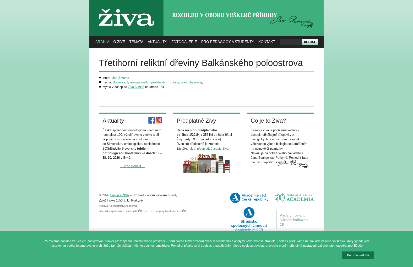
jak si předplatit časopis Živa (208, 148)
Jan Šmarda (120, 78)
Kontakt (266, 42)
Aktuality (157, 42)
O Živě (119, 42)
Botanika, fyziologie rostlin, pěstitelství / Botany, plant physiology (158, 82)
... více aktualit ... (132, 166)
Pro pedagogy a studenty (227, 42)
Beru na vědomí (358, 255)
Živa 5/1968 (136, 87)
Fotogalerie (184, 42)
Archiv (102, 42)
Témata (136, 42)
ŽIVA (126, 7)
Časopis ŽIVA (119, 195)
